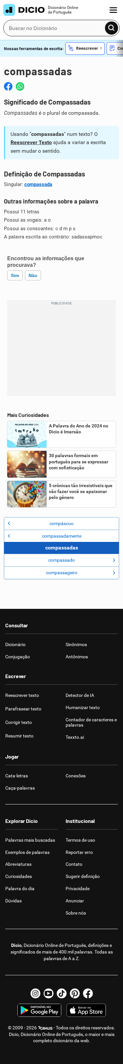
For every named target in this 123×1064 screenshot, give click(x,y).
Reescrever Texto (31, 142)
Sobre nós (76, 913)
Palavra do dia (19, 888)
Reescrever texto (22, 695)
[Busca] (111, 28)
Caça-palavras (20, 788)
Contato (74, 864)
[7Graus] (45, 1027)
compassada (38, 184)
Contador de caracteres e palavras (91, 722)
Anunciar (75, 900)
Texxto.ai (75, 737)
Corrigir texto (18, 722)
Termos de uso (80, 840)
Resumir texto (19, 735)
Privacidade (78, 888)
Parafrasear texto (23, 708)
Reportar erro (79, 852)
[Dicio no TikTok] (62, 993)
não (33, 275)
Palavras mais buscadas (30, 840)
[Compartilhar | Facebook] (8, 86)
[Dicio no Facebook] (88, 993)
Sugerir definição (83, 876)
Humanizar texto (83, 707)
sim (15, 275)
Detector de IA (80, 695)
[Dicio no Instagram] (35, 993)
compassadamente (61, 536)
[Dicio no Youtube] (48, 993)
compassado (61, 560)
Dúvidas (13, 900)
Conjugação (17, 656)
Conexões (76, 775)
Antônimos (77, 656)
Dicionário (15, 644)
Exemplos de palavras (27, 852)
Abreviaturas (18, 864)
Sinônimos (76, 644)
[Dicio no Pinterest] (75, 993)
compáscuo (61, 523)
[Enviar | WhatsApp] (20, 86)
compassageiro (61, 572)
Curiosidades (18, 876)
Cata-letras (16, 775)
